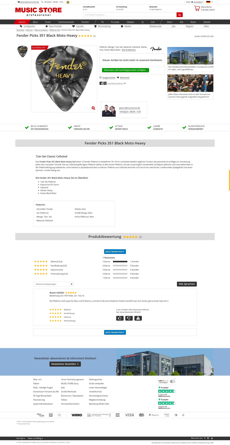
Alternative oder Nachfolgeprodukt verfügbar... (125, 70)
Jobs (173, 26)
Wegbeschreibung (97, 399)
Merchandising (104, 26)
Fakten (36, 383)
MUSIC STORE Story (70, 383)
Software (130, 22)
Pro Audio (115, 22)
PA (102, 22)
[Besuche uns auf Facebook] (205, 438)
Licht (153, 22)
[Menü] (174, 379)
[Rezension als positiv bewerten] (120, 318)
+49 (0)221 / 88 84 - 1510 (130, 111)
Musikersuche (156, 26)
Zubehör (206, 22)
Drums (48, 22)
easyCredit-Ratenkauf (42, 404)
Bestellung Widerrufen (99, 404)
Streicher (85, 22)
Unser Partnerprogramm (72, 379)
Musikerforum (157, 443)
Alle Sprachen (187, 283)
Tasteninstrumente (66, 22)
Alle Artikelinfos (129, 50)
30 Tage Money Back (42, 395)
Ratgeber (190, 26)
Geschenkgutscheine (98, 395)
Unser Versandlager (98, 387)
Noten (193, 22)
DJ (142, 22)
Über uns (37, 379)
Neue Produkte (55, 26)
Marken (128, 26)
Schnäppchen (29, 26)
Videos (64, 399)
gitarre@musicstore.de (29, 2)
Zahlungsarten (95, 379)
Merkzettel (124, 77)
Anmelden (198, 2)
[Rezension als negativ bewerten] (129, 318)
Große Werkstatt (68, 391)
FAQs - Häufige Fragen (43, 387)
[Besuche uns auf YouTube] (212, 438)
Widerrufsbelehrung (201, 443)
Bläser (169, 22)
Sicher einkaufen (96, 383)
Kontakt (20, 438)
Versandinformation (70, 404)
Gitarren (22, 22)
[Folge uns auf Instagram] (208, 438)
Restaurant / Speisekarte (72, 395)
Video (206, 26)
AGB (211, 443)
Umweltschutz (95, 391)
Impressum (175, 443)
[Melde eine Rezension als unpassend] (138, 318)
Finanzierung (39, 399)
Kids (181, 22)
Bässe (35, 22)
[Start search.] (180, 14)
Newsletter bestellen (63, 364)
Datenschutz (186, 443)
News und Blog (34, 438)
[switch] (172, 381)
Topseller (80, 26)
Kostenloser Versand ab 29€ (46, 391)
